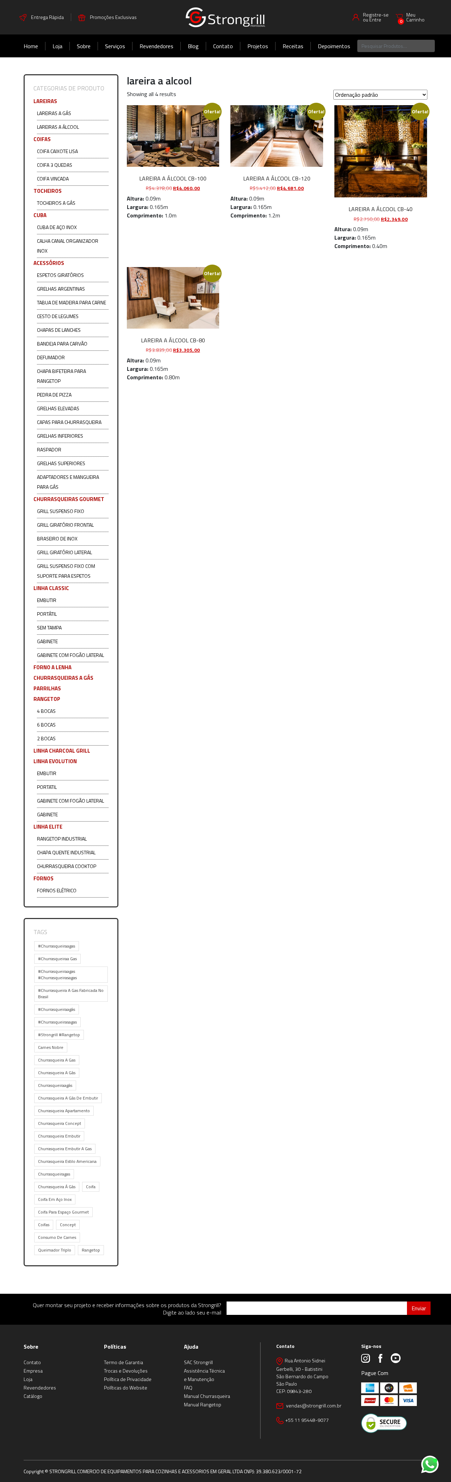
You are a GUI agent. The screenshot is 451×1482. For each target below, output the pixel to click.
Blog (193, 46)
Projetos (257, 46)
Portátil (47, 614)
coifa (90, 1186)
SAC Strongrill (198, 1362)
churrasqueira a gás (56, 1072)
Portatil (47, 787)
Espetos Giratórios (60, 275)
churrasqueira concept (59, 1123)
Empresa (33, 1370)
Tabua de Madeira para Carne (71, 302)
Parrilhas (47, 688)
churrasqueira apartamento (64, 1110)
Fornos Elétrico (56, 890)
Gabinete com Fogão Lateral (70, 655)
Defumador (51, 357)
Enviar (419, 1308)
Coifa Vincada (53, 178)
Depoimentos (334, 46)
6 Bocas (46, 724)
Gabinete (47, 641)
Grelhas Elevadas (58, 408)
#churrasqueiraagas (56, 946)
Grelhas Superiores (61, 463)
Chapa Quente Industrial (66, 852)
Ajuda (191, 1346)
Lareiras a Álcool (58, 127)
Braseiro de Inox (57, 538)
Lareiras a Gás (54, 113)
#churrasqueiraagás (56, 1009)
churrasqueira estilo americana (67, 1161)
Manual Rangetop (202, 1404)
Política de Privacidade (128, 1379)
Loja (57, 46)
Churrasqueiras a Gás (63, 678)
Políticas (115, 1346)
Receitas (293, 46)
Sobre (84, 46)
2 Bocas (46, 738)
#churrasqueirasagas (57, 1022)
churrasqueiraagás (55, 1085)
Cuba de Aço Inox (57, 227)
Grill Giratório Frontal (65, 524)
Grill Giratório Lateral (64, 552)
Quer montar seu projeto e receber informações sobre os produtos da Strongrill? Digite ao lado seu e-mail (127, 1309)
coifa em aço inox (55, 1199)
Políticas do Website (125, 1387)
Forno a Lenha (52, 667)
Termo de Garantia (123, 1362)
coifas (43, 1224)
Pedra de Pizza (54, 394)
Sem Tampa (49, 627)
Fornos (43, 878)
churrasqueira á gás (56, 1186)
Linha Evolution (55, 761)
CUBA (40, 215)
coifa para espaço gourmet (63, 1212)
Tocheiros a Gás (56, 203)
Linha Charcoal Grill (61, 751)
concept (68, 1224)
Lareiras (45, 101)
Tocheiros (47, 191)
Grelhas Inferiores (60, 435)
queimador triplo (54, 1250)
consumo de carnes (57, 1237)
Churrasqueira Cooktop (66, 866)
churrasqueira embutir (59, 1136)
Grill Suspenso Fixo (60, 511)
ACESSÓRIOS (48, 263)
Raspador (49, 449)
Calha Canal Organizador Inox (67, 245)
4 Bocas (46, 711)
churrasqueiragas (54, 1174)
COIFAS (42, 139)
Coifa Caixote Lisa (57, 151)
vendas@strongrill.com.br (313, 1405)
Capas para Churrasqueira (69, 422)
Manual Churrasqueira (207, 1396)
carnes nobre (50, 1047)
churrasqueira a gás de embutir (68, 1098)
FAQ (188, 1387)
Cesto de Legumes (58, 316)
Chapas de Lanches (59, 330)
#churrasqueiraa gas (57, 958)
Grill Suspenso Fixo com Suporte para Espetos (66, 571)
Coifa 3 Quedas (54, 165)
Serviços (115, 46)
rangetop (91, 1250)
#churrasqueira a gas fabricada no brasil (71, 993)
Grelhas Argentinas (61, 288)
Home (31, 46)
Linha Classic (51, 588)
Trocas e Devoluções (126, 1370)
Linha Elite (47, 827)
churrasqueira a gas (56, 1060)
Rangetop (46, 699)
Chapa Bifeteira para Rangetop (61, 376)
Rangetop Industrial (62, 838)
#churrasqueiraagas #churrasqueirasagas (57, 974)
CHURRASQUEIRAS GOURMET (68, 499)
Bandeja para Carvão (62, 343)
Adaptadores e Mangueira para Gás (68, 481)
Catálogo (33, 1396)
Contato (223, 46)
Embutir (46, 600)
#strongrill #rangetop (59, 1034)
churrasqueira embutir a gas (65, 1148)
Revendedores (156, 46)
